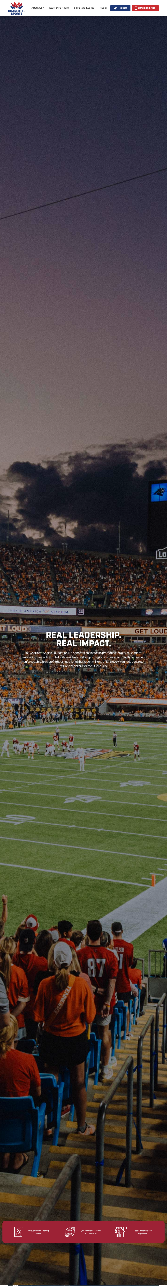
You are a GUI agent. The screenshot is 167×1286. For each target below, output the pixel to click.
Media (103, 7)
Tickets (122, 8)
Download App (146, 8)
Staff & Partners (59, 7)
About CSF (37, 7)
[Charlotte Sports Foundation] (16, 8)
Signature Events (84, 7)
